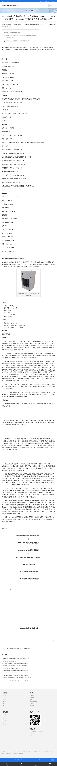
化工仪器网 (19, 751)
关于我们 (42, 1)
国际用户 (4, 705)
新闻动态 (4, 699)
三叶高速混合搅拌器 (34, 701)
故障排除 (4, 720)
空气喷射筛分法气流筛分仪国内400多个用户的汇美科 (13, 668)
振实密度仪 (32, 705)
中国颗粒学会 (5, 751)
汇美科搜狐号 (20, 753)
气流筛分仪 (32, 697)
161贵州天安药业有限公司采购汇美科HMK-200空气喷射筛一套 (15, 663)
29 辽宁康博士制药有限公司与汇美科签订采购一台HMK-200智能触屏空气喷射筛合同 (22, 646)
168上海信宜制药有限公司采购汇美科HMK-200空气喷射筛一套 (15, 675)
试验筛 (31, 699)
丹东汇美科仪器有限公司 (17, 759)
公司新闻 (28, 10)
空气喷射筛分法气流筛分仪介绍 (9, 661)
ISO (12, 753)
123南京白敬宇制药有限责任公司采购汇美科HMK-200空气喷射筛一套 (17, 677)
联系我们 (47, 1)
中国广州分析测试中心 (37, 751)
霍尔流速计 (32, 703)
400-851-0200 (6, 724)
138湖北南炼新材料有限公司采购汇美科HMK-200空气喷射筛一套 (16, 658)
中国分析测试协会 (12, 751)
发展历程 (4, 695)
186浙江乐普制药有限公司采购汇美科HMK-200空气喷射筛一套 (15, 665)
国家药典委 (51, 751)
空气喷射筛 (32, 695)
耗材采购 (4, 718)
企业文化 (4, 697)
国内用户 (4, 703)
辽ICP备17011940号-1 (36, 759)
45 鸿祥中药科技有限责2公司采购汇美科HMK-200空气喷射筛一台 (18, 648)
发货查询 (4, 714)
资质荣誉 (4, 701)
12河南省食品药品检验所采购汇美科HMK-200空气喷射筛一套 (15, 670)
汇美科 (43, 759)
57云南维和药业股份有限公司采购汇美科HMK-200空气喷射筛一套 (16, 680)
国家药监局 (45, 751)
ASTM (15, 753)
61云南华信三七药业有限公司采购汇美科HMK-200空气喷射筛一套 (16, 672)
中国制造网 (24, 751)
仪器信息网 (30, 751)
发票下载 (4, 716)
